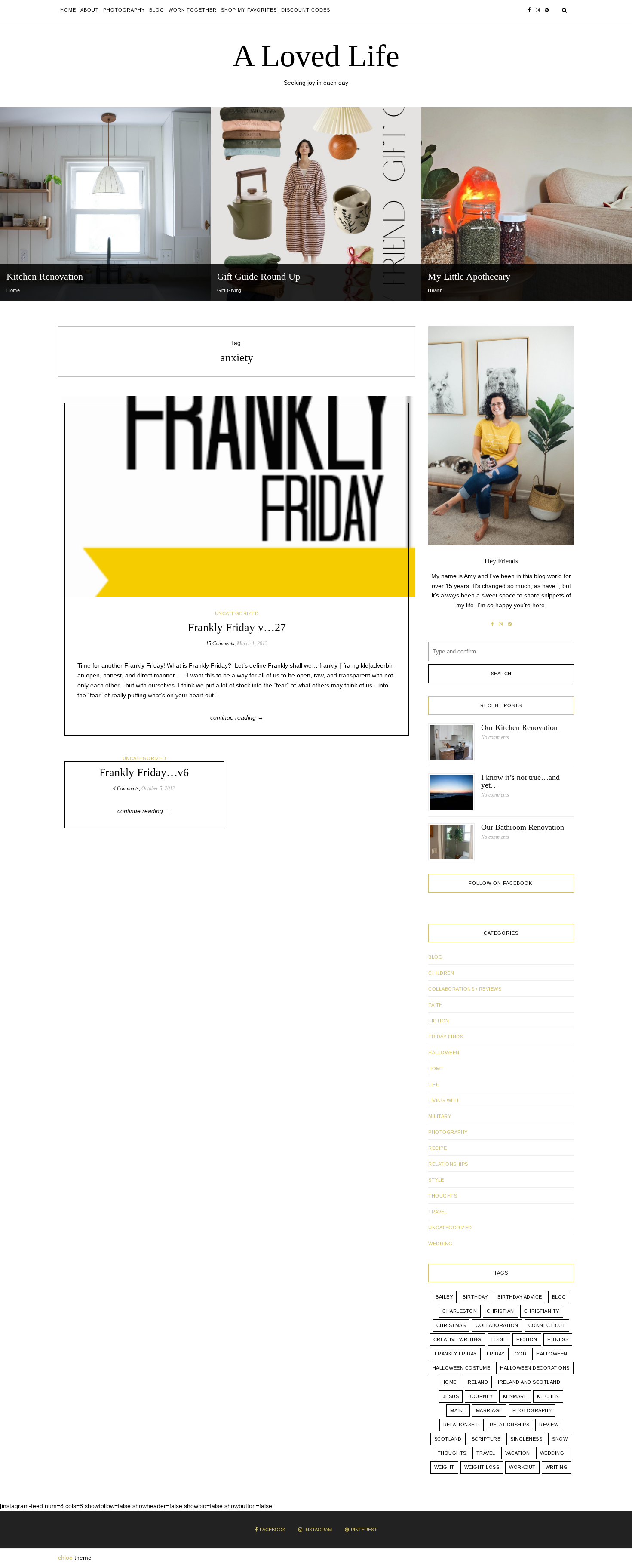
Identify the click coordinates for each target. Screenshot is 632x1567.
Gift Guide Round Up (258, 276)
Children (441, 973)
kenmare (515, 1396)
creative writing (457, 1339)
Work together (193, 9)
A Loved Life (316, 55)
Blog (156, 9)
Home (68, 9)
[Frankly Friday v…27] (236, 496)
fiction (526, 1339)
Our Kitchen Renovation (519, 727)
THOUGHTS (442, 1195)
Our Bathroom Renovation (522, 827)
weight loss (482, 1467)
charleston (459, 1311)
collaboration (497, 1325)
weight (444, 1467)
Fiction (438, 1020)
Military (439, 1116)
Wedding (552, 1453)
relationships (510, 1424)
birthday (475, 1296)
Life (433, 1084)
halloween (552, 1353)
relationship (461, 1424)
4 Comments (126, 788)
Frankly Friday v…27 (237, 627)
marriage (489, 1410)
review (548, 1424)
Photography (124, 9)
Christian (500, 1311)
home (449, 1382)
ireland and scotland (529, 1382)
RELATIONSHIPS (448, 1164)
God (521, 1353)
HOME (435, 1068)
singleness (526, 1438)
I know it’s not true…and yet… (520, 781)
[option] (105, 204)
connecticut (547, 1325)
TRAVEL (437, 1211)
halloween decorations (535, 1367)
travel (485, 1453)
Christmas (451, 1325)
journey (481, 1396)
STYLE (436, 1179)
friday (496, 1353)
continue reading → (237, 717)
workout (522, 1467)
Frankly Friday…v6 (144, 772)
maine (458, 1410)
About (89, 9)
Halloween (444, 1052)
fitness (558, 1339)
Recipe (437, 1148)
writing (557, 1467)
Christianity (541, 1311)
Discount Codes (305, 9)
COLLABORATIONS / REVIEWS (464, 988)
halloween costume (462, 1367)
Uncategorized (237, 613)
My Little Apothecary (469, 276)
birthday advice (519, 1296)
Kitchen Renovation (44, 276)
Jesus (451, 1396)
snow (560, 1438)
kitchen (548, 1396)
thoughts (452, 1453)
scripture (486, 1438)
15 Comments (220, 643)
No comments (495, 737)
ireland (477, 1382)
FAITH (435, 1004)
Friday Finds (445, 1036)
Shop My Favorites (249, 9)
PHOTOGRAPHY (448, 1132)
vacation (517, 1453)
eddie (499, 1339)
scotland (448, 1438)
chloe (65, 1557)
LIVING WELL (444, 1100)
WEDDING (440, 1243)
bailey (444, 1296)
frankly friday (456, 1353)
